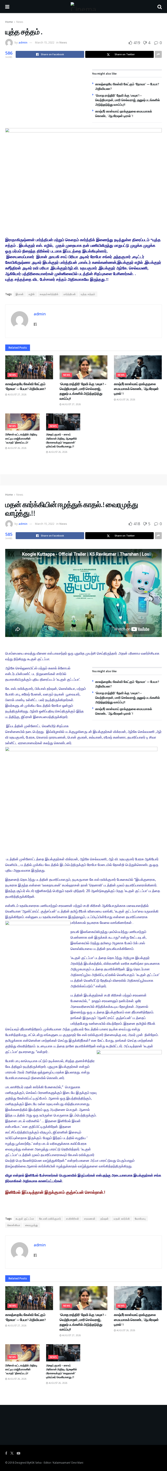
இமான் (20, 294)
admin (22, 42)
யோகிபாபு (140, 1218)
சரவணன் (89, 1218)
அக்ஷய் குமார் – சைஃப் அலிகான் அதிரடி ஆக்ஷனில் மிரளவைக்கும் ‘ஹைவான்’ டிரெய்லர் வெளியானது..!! (61, 440)
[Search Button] (159, 6)
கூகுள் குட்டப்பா (25, 1218)
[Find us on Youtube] (18, 1453)
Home (9, 22)
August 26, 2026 (125, 399)
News (19, 22)
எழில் (32, 294)
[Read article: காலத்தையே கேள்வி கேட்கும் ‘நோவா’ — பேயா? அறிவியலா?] (29, 367)
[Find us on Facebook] (6, 1453)
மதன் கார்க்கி (122, 1218)
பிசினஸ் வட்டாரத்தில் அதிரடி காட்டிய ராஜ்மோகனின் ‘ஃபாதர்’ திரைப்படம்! (21, 438)
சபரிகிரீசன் (72, 1218)
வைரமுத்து (31, 1225)
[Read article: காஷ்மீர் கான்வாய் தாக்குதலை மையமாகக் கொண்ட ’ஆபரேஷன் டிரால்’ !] (138, 367)
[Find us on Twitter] (12, 1453)
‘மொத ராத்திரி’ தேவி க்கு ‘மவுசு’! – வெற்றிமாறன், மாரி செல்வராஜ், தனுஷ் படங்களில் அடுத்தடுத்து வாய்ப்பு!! (127, 100)
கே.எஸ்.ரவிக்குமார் (50, 1218)
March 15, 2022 (44, 42)
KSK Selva (36, 1462)
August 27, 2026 (17, 394)
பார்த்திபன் (69, 294)
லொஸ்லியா (13, 1225)
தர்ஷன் (104, 1218)
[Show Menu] (7, 6)
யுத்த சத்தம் (88, 294)
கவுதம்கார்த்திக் (49, 294)
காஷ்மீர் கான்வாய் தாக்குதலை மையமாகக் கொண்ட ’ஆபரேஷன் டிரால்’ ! (136, 389)
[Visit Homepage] (83, 6)
